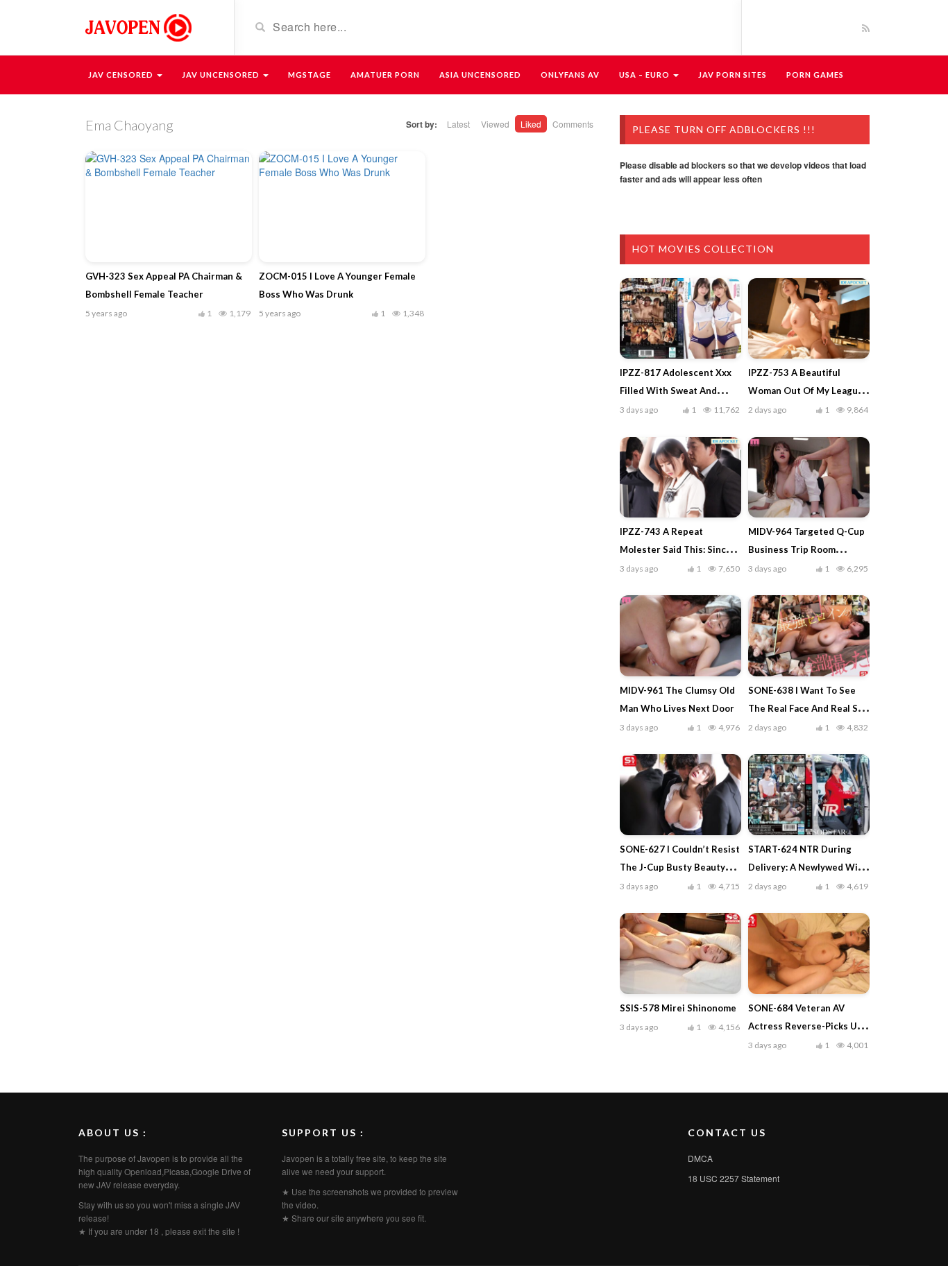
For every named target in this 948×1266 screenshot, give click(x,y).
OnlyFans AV (570, 74)
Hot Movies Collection (703, 249)
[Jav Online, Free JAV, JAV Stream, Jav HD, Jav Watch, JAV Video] (137, 26)
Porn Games (815, 74)
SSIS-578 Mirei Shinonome (678, 1007)
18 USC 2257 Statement (733, 1178)
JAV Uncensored (222, 74)
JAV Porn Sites (732, 74)
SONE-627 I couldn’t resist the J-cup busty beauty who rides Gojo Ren (680, 867)
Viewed (495, 124)
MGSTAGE (309, 74)
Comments (572, 124)
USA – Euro (645, 74)
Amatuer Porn (385, 74)
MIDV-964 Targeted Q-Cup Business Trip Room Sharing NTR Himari (806, 549)
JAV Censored (121, 74)
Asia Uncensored (480, 74)
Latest (458, 124)
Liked (530, 124)
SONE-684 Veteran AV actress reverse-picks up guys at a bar (805, 1026)
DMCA (700, 1158)
